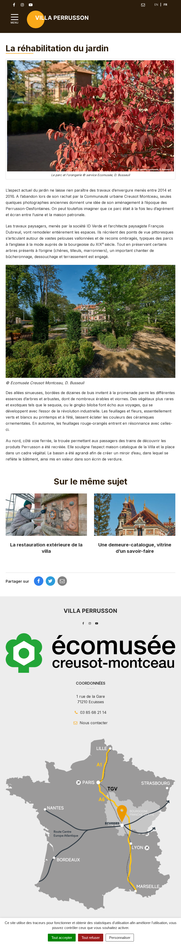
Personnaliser (119, 938)
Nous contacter (93, 722)
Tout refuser (91, 938)
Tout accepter (61, 938)
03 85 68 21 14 (93, 712)
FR (165, 4)
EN (156, 4)
